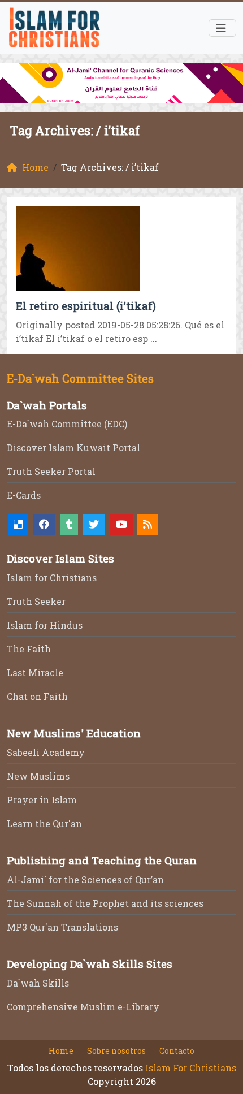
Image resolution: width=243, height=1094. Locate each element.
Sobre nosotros (116, 1050)
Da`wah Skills (38, 983)
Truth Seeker (36, 601)
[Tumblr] (69, 524)
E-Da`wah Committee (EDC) (67, 424)
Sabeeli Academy (46, 752)
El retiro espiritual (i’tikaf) (86, 306)
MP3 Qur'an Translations (62, 927)
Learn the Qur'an (44, 823)
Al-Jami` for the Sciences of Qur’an (85, 879)
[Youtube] (121, 524)
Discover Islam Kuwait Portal (73, 447)
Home (61, 1050)
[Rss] (147, 524)
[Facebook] (44, 524)
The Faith (29, 649)
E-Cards (24, 495)
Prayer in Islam (42, 800)
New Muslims (38, 776)
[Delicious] (18, 524)
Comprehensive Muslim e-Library (83, 1007)
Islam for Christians (52, 577)
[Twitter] (94, 524)
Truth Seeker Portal (51, 471)
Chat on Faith (37, 696)
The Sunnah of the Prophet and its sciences (105, 903)
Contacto (176, 1050)
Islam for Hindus (45, 625)
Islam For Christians (190, 1068)
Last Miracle (35, 672)
